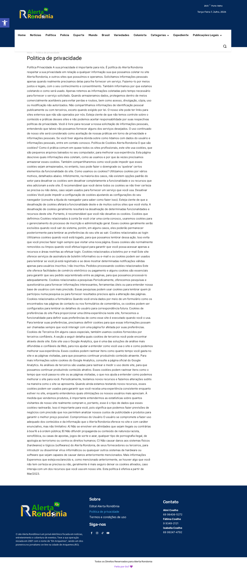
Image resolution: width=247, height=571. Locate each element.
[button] (4, 23)
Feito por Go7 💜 (123, 566)
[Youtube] (108, 533)
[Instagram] (97, 533)
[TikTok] (102, 533)
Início (29, 52)
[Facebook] (91, 533)
